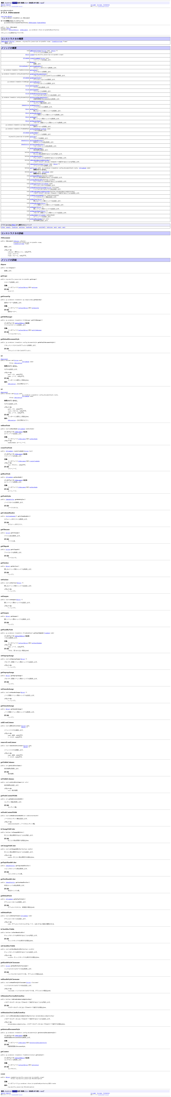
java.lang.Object (6, 16)
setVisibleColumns (36, 219)
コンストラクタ (15, 6)
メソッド (20, 6)
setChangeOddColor (36, 176)
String (44, 50)
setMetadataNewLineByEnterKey (40, 191)
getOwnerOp (33, 125)
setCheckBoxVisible (36, 179)
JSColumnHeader (23, 66)
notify (35, 227)
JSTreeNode (26, 58)
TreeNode (43, 129)
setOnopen (33, 207)
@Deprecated (4, 359)
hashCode (29, 227)
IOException (18, 363)
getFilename (34, 85)
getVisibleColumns (36, 148)
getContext (33, 70)
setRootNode (34, 215)
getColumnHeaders (35, 66)
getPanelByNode (35, 129)
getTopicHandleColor (36, 144)
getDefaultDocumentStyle (38, 74)
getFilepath (34, 89)
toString (49, 227)
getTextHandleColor (36, 140)
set (31, 168)
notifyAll (42, 227)
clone (3, 227)
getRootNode (34, 132)
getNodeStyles (34, 105)
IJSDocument (32, 22)
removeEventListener (36, 164)
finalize (15, 227)
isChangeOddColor (35, 152)
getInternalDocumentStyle (38, 97)
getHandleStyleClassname (38, 93)
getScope (33, 136)
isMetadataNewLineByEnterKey (39, 160)
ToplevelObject (41, 22)
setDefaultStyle (35, 183)
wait (55, 227)
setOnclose (33, 199)
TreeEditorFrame (57, 41)
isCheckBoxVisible (36, 156)
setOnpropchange (35, 211)
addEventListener (35, 50)
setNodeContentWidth (36, 195)
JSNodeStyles (25, 105)
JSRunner (12, 41)
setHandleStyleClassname (38, 187)
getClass (22, 227)
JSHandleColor (25, 140)
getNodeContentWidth (36, 101)
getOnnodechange (35, 113)
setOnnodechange (35, 203)
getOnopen (33, 117)
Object (8, 28)
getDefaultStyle (35, 78)
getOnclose (33, 109)
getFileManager (35, 82)
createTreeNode (35, 58)
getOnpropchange (35, 121)
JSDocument (4, 41)
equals (8, 227)
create (32, 54)
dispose (32, 62)
